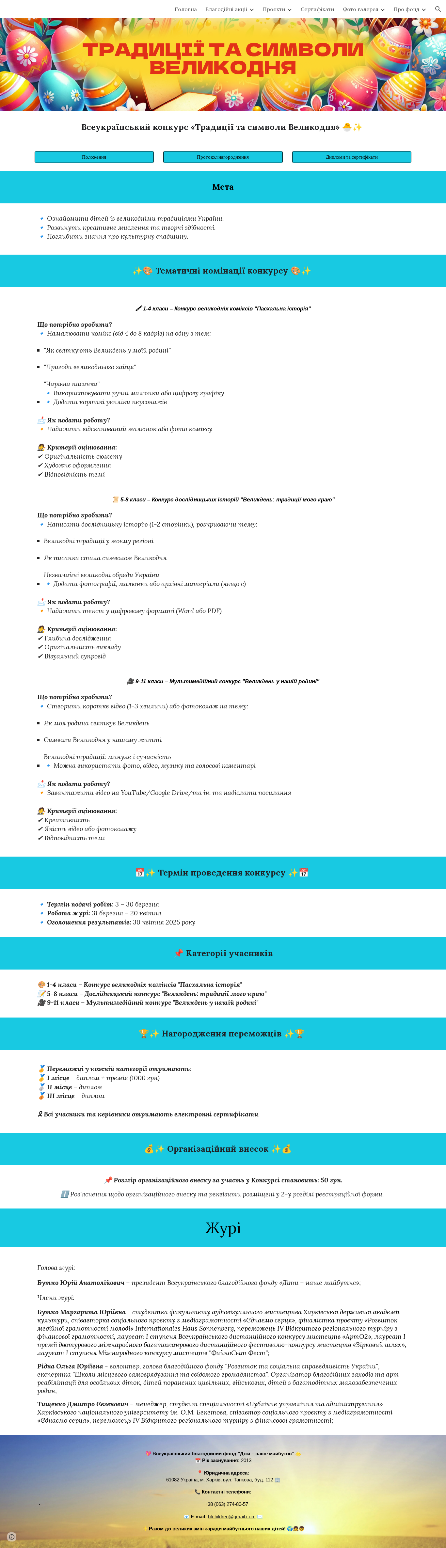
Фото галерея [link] (360, 9)
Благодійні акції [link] (226, 9)
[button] (438, 9)
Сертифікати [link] (317, 9)
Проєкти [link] (274, 9)
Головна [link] (186, 9)
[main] (223, 127)
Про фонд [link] (407, 9)
